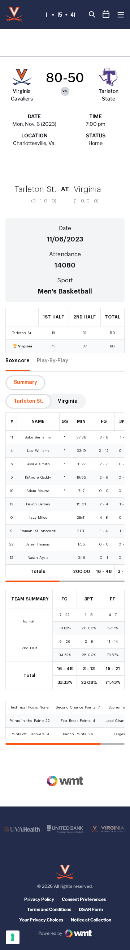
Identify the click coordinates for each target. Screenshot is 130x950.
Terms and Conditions (49, 909)
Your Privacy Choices (41, 920)
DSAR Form (91, 909)
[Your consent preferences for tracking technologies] (13, 937)
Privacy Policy (39, 899)
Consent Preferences (84, 899)
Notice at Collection (91, 920)
